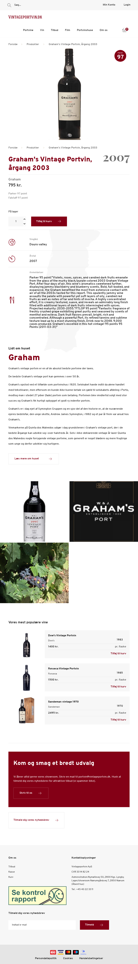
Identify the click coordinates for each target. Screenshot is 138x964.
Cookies (68, 958)
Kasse (11, 872)
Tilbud (54, 30)
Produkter (33, 44)
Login (127, 5)
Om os (104, 30)
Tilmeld (89, 924)
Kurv (10, 877)
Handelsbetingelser (91, 958)
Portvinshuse (85, 30)
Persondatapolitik (46, 958)
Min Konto (109, 5)
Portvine (28, 30)
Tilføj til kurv (44, 221)
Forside (13, 44)
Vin (42, 30)
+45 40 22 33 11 (84, 889)
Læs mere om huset (26, 458)
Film (67, 30)
